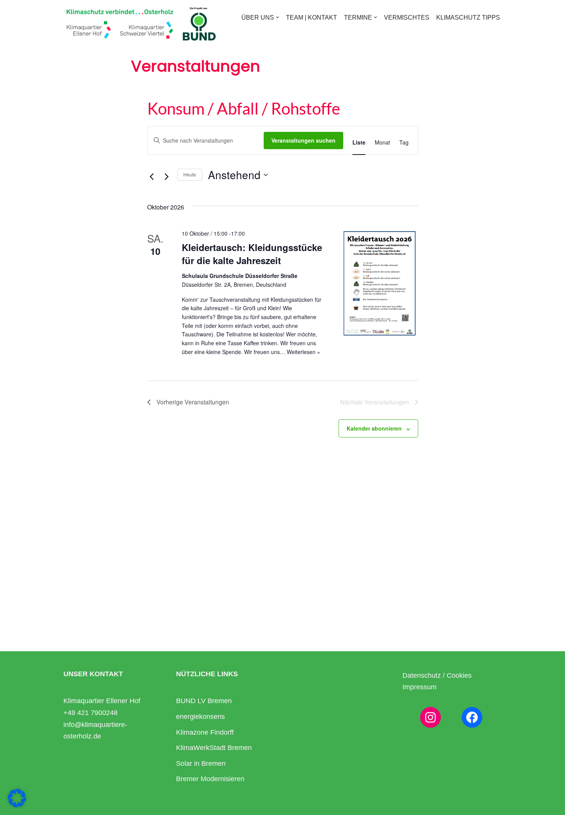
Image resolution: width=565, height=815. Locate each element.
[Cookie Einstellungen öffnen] (17, 804)
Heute (189, 174)
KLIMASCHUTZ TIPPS (468, 17)
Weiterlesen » (303, 352)
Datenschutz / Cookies (437, 675)
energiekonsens (200, 716)
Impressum (419, 687)
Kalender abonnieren (374, 428)
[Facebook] (472, 717)
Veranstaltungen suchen (303, 140)
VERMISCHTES (406, 17)
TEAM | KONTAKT (311, 17)
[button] (277, 17)
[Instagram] (430, 717)
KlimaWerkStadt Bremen (214, 748)
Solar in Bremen (201, 763)
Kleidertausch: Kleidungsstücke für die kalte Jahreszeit (252, 254)
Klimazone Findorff (205, 732)
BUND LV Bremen (204, 701)
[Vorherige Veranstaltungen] (151, 176)
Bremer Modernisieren (210, 779)
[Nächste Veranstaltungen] (166, 176)
